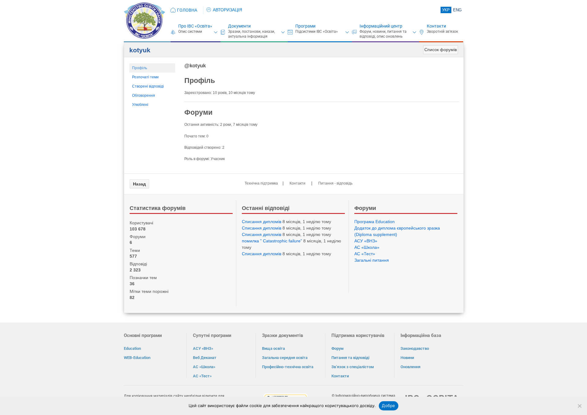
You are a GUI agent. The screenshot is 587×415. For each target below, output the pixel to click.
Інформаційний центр (381, 26)
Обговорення (143, 95)
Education (132, 348)
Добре (388, 405)
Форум (337, 348)
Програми (305, 26)
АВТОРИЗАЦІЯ (227, 9)
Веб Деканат (204, 357)
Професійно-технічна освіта (287, 367)
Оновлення (410, 367)
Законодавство (415, 348)
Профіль (139, 68)
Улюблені (140, 105)
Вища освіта (273, 348)
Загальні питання (371, 260)
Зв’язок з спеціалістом (352, 367)
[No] (579, 406)
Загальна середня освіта (285, 357)
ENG (457, 10)
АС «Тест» (364, 253)
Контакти (436, 26)
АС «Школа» (366, 247)
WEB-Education (137, 357)
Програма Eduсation (374, 221)
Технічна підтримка (261, 183)
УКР (446, 10)
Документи (239, 26)
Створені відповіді (148, 86)
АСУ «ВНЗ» (365, 240)
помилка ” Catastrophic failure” (272, 240)
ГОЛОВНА (187, 10)
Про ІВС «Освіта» (195, 26)
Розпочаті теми (145, 77)
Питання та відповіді (350, 357)
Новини (407, 357)
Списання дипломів (261, 221)
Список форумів (440, 49)
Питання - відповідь (335, 183)
